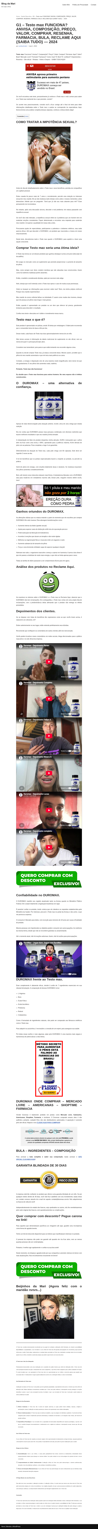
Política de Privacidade (80, 5)
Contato (93, 5)
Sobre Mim (66, 5)
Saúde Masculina (26, 16)
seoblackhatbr (23, 46)
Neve (3, 1526)
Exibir (26, 116)
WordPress (16, 1526)
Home (18, 16)
